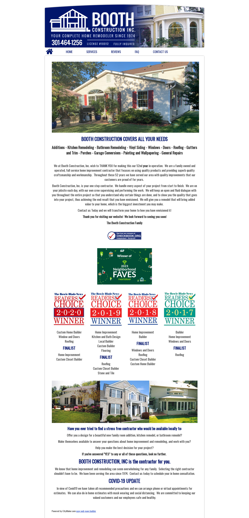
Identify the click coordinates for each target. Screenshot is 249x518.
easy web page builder (86, 511)
